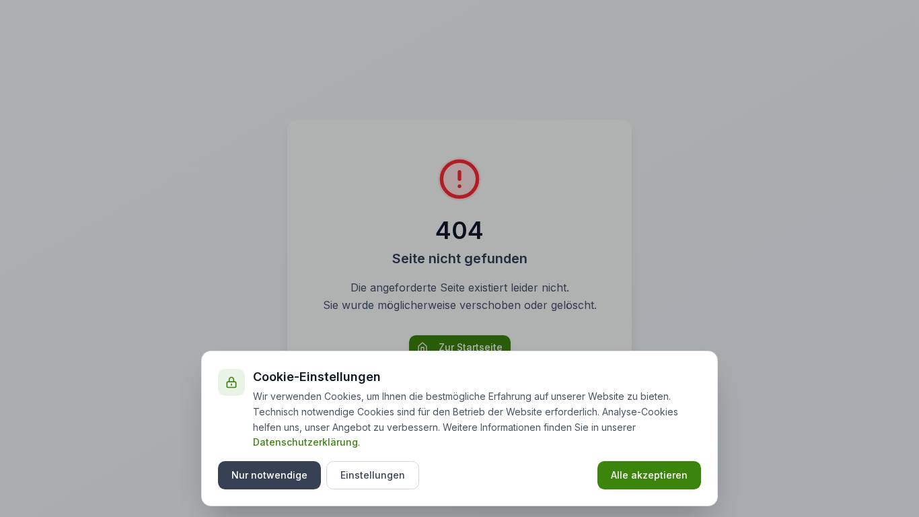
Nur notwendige (269, 475)
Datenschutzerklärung (305, 442)
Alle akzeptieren (649, 475)
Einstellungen (372, 475)
